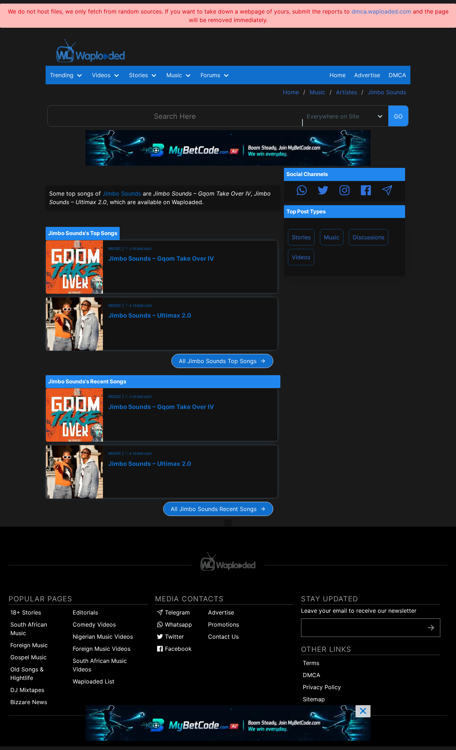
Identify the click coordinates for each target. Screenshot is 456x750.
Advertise (221, 612)
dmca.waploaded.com (381, 11)
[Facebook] (365, 191)
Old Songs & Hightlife (26, 673)
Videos (301, 257)
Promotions (223, 624)
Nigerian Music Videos (103, 636)
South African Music (28, 629)
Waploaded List (93, 681)
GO (398, 116)
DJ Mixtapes (27, 689)
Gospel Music (28, 657)
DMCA (397, 75)
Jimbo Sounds (122, 193)
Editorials (85, 612)
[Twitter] (323, 191)
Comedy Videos (94, 624)
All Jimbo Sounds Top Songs (219, 361)
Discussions (368, 237)
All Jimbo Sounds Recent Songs (215, 508)
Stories (301, 237)
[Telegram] (387, 191)
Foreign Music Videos (101, 648)
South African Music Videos (100, 665)
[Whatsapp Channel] (301, 191)
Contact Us (223, 636)
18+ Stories (25, 612)
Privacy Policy (322, 687)
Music (332, 237)
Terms (311, 662)
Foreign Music (29, 645)
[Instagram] (344, 191)
